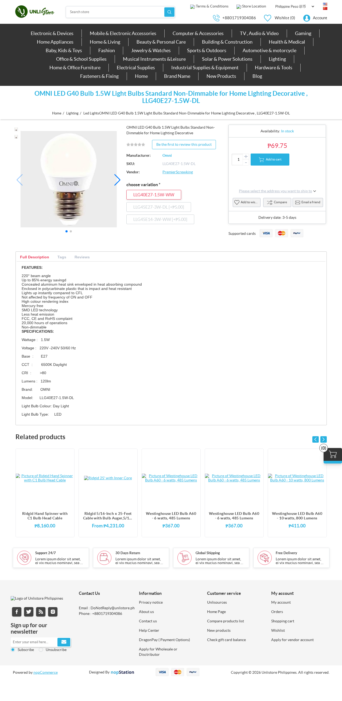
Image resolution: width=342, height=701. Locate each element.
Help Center (149, 630)
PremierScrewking (177, 172)
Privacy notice (151, 602)
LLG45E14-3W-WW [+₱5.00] (160, 219)
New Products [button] (221, 76)
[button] (117, 180)
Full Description (34, 257)
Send (63, 642)
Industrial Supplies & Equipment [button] (205, 67)
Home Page (216, 612)
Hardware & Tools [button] (273, 67)
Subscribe (26, 650)
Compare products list (225, 621)
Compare (280, 202)
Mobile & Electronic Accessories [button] (123, 33)
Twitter (28, 611)
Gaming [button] (303, 33)
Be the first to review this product (184, 144)
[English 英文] (325, 4)
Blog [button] (257, 76)
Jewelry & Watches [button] (151, 50)
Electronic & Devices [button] (52, 33)
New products (219, 630)
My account (281, 602)
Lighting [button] (277, 59)
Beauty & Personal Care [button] (161, 42)
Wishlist (278, 630)
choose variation (142, 184)
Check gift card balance (226, 640)
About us (146, 612)
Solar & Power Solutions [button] (227, 59)
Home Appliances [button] (55, 42)
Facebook (16, 611)
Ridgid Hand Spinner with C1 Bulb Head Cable (45, 515)
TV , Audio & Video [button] (259, 33)
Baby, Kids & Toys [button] (64, 50)
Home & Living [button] (105, 42)
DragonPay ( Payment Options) (164, 640)
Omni (167, 155)
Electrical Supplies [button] (136, 67)
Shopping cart (282, 621)
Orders (277, 612)
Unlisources (217, 602)
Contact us (148, 621)
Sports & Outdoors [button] (206, 50)
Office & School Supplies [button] (81, 59)
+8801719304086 (239, 18)
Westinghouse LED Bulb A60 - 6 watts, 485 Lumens (171, 515)
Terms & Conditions (211, 6)
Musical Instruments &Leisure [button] (154, 59)
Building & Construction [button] (227, 42)
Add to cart (273, 159)
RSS (40, 611)
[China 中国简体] (325, 8)
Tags (61, 257)
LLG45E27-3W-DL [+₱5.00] (158, 207)
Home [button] (141, 76)
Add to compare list (67, 466)
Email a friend (310, 202)
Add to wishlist (251, 202)
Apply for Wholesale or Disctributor (158, 652)
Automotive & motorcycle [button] (269, 50)
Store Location (253, 6)
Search (169, 12)
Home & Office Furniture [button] (74, 67)
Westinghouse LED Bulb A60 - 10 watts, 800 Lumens (297, 515)
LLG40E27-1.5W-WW (153, 194)
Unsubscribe (56, 650)
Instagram (52, 611)
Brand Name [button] (177, 76)
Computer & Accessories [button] (198, 33)
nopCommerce (45, 672)
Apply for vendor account (292, 640)
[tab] (34, 257)
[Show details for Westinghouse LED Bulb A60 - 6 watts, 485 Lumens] (171, 478)
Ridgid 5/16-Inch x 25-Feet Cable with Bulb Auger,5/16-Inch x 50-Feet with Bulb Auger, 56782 (108, 515)
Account (320, 18)
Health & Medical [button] (287, 42)
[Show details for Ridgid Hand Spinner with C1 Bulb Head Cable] (45, 478)
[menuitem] (52, 33)
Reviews (82, 257)
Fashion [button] (106, 50)
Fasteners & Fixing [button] (99, 76)
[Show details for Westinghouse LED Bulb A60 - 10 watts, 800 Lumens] (297, 478)
